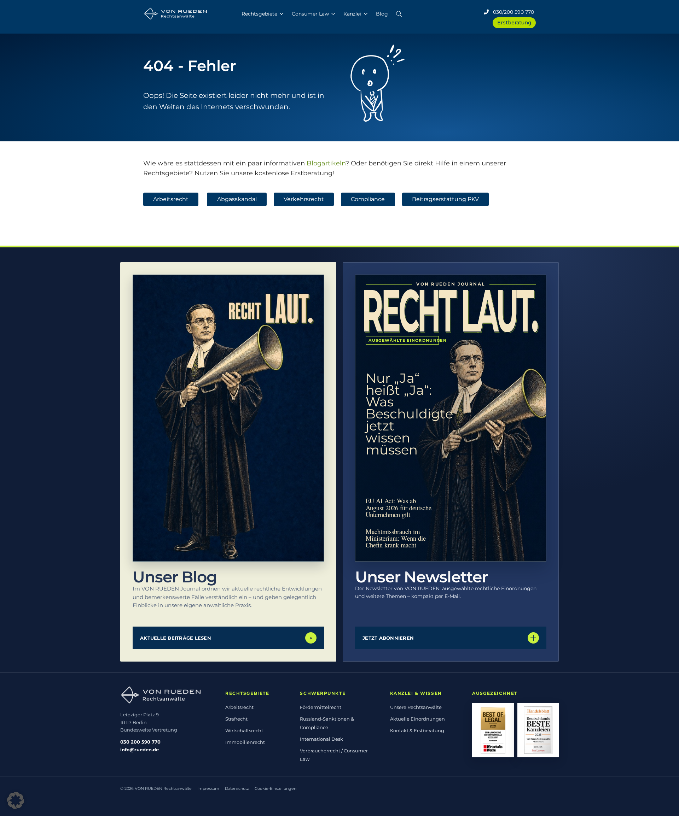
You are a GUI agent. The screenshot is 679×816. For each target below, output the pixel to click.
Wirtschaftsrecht (244, 730)
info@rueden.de (139, 749)
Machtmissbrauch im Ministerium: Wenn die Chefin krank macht (396, 538)
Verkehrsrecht (304, 199)
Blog (382, 14)
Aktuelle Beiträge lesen (226, 638)
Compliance (368, 199)
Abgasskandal (237, 199)
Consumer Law (310, 14)
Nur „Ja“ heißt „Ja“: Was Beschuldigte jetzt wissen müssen (402, 414)
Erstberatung (514, 22)
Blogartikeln (326, 163)
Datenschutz (237, 788)
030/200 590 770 (511, 12)
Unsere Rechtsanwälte (416, 707)
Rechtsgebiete (259, 14)
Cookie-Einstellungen (275, 788)
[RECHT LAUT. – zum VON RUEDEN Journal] (228, 418)
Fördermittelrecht (320, 707)
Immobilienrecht (245, 742)
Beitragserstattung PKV (445, 199)
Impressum (208, 788)
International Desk (321, 739)
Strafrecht (236, 719)
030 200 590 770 (140, 742)
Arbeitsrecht (170, 199)
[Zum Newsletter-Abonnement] (450, 418)
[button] (399, 12)
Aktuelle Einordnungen (417, 719)
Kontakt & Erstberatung (417, 730)
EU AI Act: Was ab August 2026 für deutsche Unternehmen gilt (398, 507)
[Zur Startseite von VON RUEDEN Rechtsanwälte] (165, 695)
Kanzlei (352, 14)
